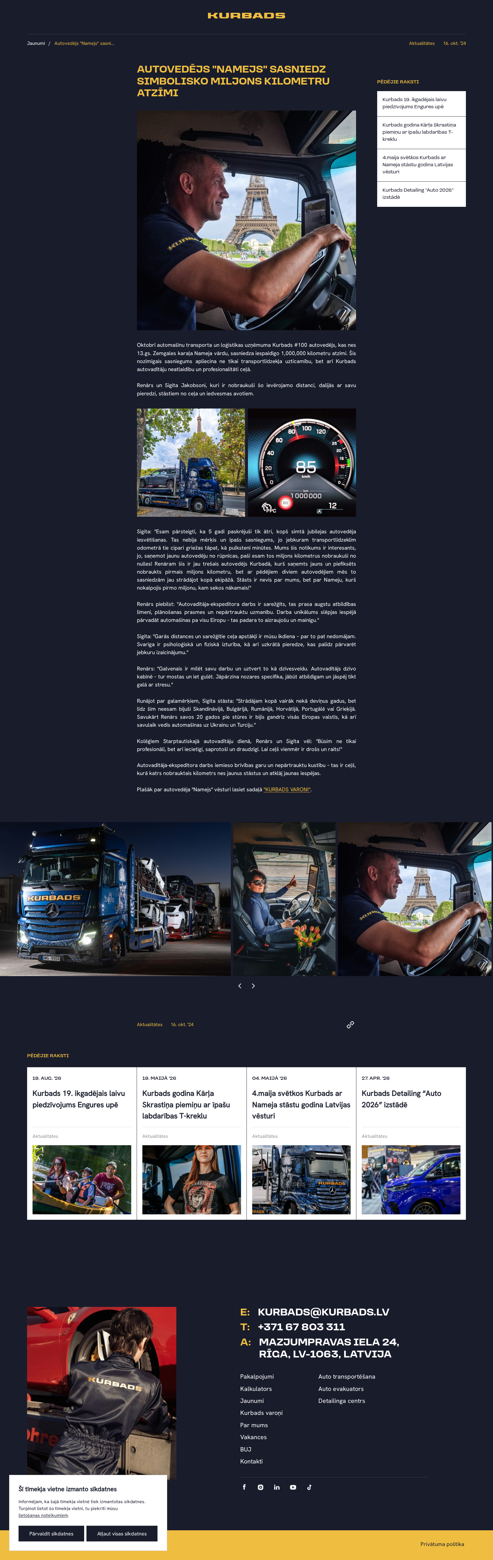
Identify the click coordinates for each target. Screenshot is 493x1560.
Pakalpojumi (257, 1376)
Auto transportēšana (346, 1376)
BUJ (245, 1449)
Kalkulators (256, 1389)
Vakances (253, 1437)
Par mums (254, 1425)
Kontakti (251, 1461)
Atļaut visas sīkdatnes (122, 1533)
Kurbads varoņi (261, 1413)
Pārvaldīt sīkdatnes (51, 1533)
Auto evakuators (341, 1389)
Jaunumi (36, 43)
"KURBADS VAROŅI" (287, 789)
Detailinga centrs (341, 1401)
